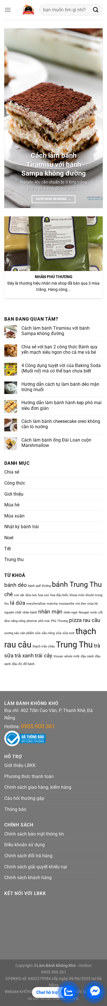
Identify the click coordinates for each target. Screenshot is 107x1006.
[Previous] (13, 118)
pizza (75, 620)
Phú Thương (59, 621)
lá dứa (17, 603)
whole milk (72, 656)
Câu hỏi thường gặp (24, 798)
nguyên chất (12, 612)
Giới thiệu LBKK (20, 765)
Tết (7, 548)
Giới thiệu (13, 494)
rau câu (91, 620)
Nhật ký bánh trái (21, 526)
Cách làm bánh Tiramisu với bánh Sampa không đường (53, 164)
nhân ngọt (71, 612)
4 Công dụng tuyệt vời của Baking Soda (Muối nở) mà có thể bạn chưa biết (61, 368)
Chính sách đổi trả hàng (28, 855)
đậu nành (87, 656)
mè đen (80, 604)
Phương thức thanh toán (29, 776)
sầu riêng (48, 633)
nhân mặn (50, 611)
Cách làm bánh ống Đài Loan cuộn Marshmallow (56, 442)
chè (8, 594)
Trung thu (14, 559)
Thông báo (15, 809)
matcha (52, 604)
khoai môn (77, 595)
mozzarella (66, 604)
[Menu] (7, 10)
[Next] (93, 118)
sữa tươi (68, 633)
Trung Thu (74, 644)
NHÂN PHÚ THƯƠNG (53, 276)
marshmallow (36, 604)
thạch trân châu (44, 646)
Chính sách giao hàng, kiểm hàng (37, 787)
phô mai (44, 621)
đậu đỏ (17, 664)
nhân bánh (30, 612)
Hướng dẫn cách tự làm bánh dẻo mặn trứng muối (60, 386)
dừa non (31, 595)
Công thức (14, 483)
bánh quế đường (39, 586)
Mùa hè (11, 505)
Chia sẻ (11, 472)
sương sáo (11, 633)
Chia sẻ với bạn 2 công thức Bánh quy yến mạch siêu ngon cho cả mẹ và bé (59, 349)
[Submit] (96, 9)
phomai (32, 621)
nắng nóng (18, 621)
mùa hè (92, 604)
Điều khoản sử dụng (24, 844)
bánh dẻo (15, 585)
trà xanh (24, 655)
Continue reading (53, 199)
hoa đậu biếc (59, 595)
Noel (8, 537)
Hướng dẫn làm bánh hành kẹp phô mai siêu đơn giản (61, 405)
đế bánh (29, 664)
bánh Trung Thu (77, 584)
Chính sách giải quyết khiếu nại (35, 866)
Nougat (84, 612)
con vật (19, 595)
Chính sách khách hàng (28, 877)
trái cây (43, 655)
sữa (58, 633)
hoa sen (43, 595)
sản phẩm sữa (30, 633)
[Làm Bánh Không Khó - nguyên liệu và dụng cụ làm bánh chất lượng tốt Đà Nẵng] (28, 10)
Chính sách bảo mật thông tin (34, 834)
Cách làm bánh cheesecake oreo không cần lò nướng (60, 424)
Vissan (58, 656)
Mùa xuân (14, 516)
